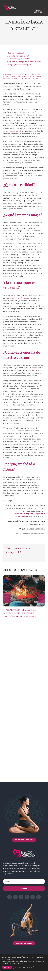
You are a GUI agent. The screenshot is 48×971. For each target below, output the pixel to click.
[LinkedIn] (19, 40)
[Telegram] (32, 40)
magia (35, 78)
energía (21, 78)
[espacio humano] (9, 6)
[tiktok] (38, 897)
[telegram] (27, 897)
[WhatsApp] (26, 40)
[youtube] (32, 897)
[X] (13, 40)
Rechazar (18, 967)
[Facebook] (7, 40)
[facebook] (9, 897)
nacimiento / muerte (19, 298)
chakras (14, 78)
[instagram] (21, 897)
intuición (28, 78)
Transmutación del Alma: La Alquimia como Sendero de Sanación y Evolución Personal (21, 613)
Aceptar (7, 967)
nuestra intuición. (15, 131)
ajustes (20, 963)
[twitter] (15, 897)
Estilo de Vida (35, 76)
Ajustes (29, 967)
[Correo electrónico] (38, 40)
